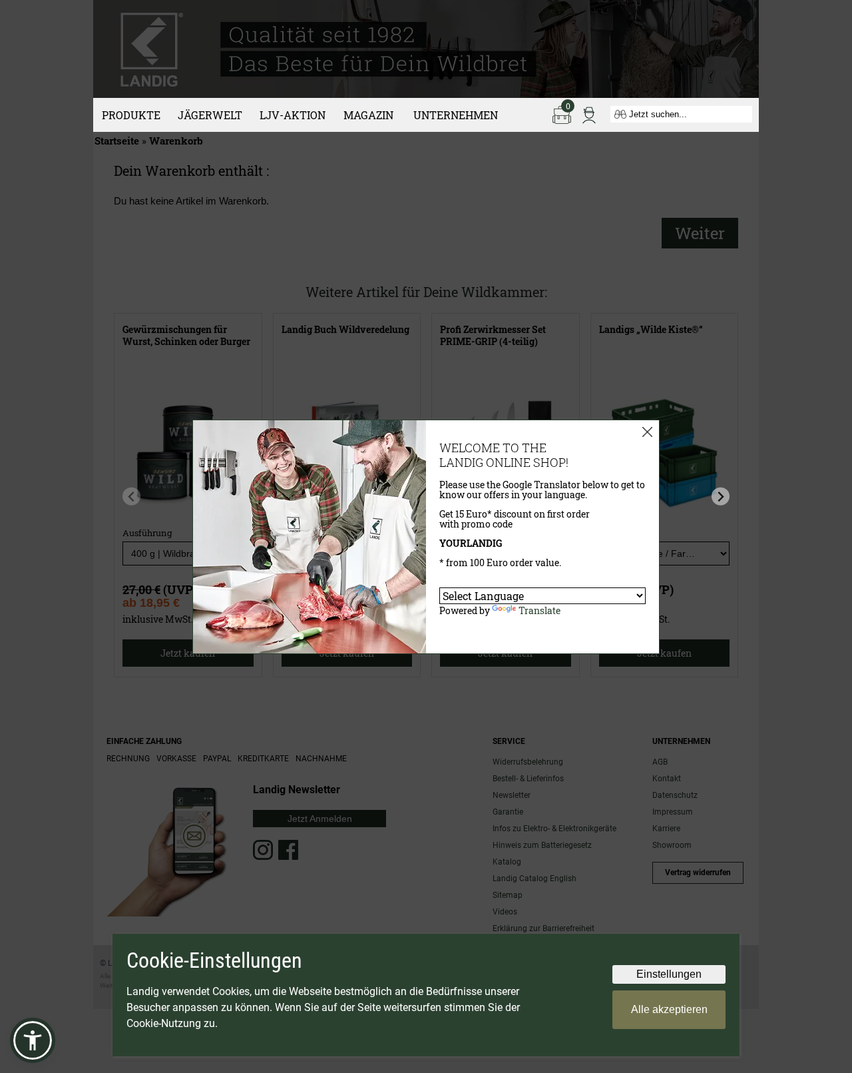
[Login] (589, 114)
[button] (32, 1040)
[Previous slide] (131, 497)
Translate (539, 610)
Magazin (368, 115)
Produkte (131, 115)
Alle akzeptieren (669, 1009)
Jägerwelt (210, 115)
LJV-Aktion (292, 115)
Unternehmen (455, 115)
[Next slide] (721, 497)
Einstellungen (669, 974)
